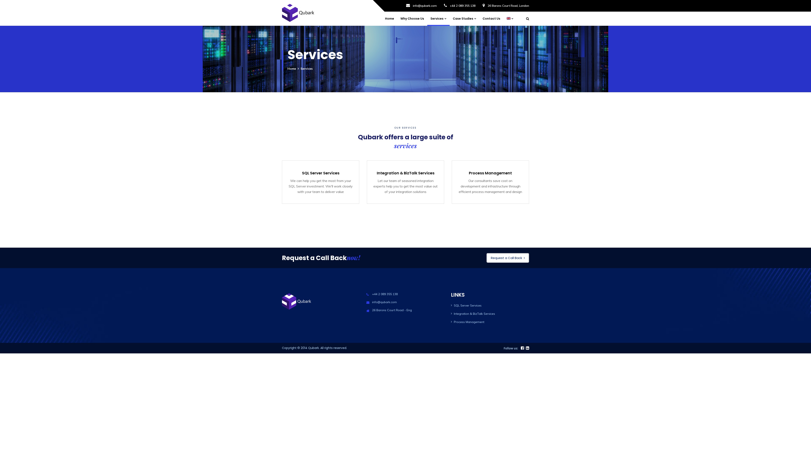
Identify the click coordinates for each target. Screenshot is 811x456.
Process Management (469, 322)
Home (389, 18)
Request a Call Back (506, 258)
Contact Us (491, 18)
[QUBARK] (299, 13)
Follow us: (511, 348)
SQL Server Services (468, 305)
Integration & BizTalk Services (474, 314)
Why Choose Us (412, 18)
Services (437, 18)
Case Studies (463, 18)
